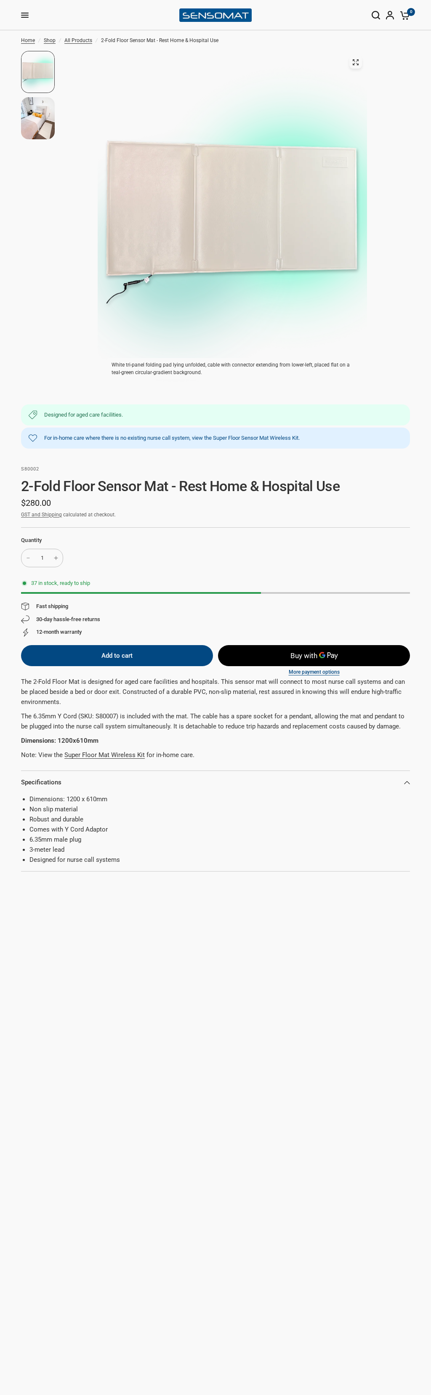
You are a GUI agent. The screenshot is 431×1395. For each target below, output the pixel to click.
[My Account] (390, 15)
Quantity (31, 540)
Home (28, 40)
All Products (78, 40)
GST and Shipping (41, 515)
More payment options (314, 672)
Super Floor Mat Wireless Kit (104, 755)
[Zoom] (355, 62)
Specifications (41, 782)
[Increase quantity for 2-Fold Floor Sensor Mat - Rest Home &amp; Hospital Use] (56, 558)
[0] (403, 15)
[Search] (376, 15)
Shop (50, 40)
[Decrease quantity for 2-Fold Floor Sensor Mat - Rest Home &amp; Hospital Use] (28, 558)
